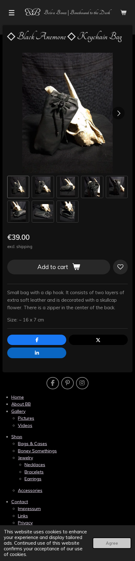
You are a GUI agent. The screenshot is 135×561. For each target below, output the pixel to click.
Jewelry (25, 458)
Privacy (25, 523)
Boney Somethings (37, 451)
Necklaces (34, 464)
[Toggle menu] (12, 12)
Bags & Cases (32, 443)
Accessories (30, 490)
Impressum (29, 508)
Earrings (32, 479)
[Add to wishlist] (120, 267)
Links (23, 516)
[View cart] (123, 12)
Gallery (18, 411)
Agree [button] (112, 543)
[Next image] (118, 113)
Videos (25, 425)
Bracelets (34, 472)
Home (17, 397)
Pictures (26, 418)
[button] (18, 187)
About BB (21, 404)
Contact (19, 501)
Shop (16, 437)
